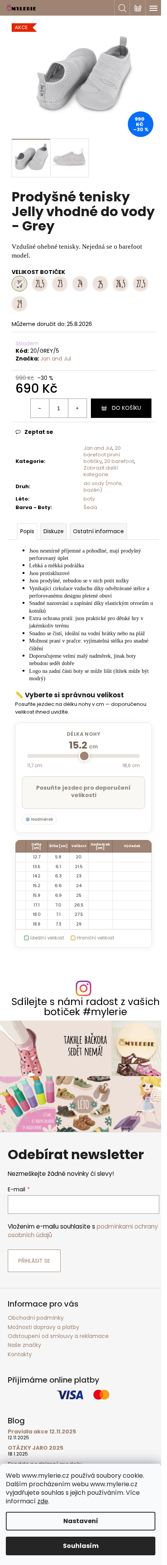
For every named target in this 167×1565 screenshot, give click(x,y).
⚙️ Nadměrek (39, 819)
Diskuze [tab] (53, 531)
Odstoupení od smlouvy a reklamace (58, 1336)
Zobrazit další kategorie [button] (101, 471)
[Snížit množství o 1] (40, 408)
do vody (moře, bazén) (103, 487)
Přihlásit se (34, 1261)
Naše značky (24, 1345)
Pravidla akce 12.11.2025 (42, 1432)
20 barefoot (119, 461)
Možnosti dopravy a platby (43, 1327)
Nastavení (80, 1520)
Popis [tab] (27, 531)
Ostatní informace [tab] (98, 531)
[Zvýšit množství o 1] (77, 408)
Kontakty (20, 1354)
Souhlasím (81, 1545)
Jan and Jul (55, 358)
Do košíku (126, 408)
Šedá (90, 507)
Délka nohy (84, 734)
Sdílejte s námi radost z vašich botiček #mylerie (86, 1006)
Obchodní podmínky (36, 1318)
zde (42, 1501)
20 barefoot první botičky (102, 454)
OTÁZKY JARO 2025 (35, 1448)
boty (89, 499)
